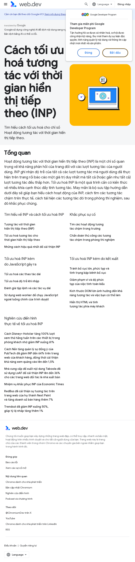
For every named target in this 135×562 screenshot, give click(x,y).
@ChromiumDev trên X (18, 512)
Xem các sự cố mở (16, 467)
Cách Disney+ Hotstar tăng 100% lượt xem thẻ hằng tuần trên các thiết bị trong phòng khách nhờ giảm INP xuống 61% (32, 338)
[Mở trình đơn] (5, 4)
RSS (8, 529)
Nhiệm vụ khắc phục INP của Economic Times (34, 384)
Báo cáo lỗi (12, 462)
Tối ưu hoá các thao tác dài (22, 274)
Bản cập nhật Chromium (19, 487)
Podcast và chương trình (19, 498)
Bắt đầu (115, 53)
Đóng (88, 53)
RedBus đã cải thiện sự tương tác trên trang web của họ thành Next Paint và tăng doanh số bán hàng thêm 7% (29, 395)
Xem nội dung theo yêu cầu (59, 14)
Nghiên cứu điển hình (17, 493)
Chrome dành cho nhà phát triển (24, 481)
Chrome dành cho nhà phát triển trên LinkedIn (31, 524)
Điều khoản (10, 545)
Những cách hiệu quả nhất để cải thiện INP (32, 247)
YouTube (10, 518)
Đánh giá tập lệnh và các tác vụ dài (27, 288)
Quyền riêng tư (28, 545)
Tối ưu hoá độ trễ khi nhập (21, 281)
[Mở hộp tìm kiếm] (86, 4)
